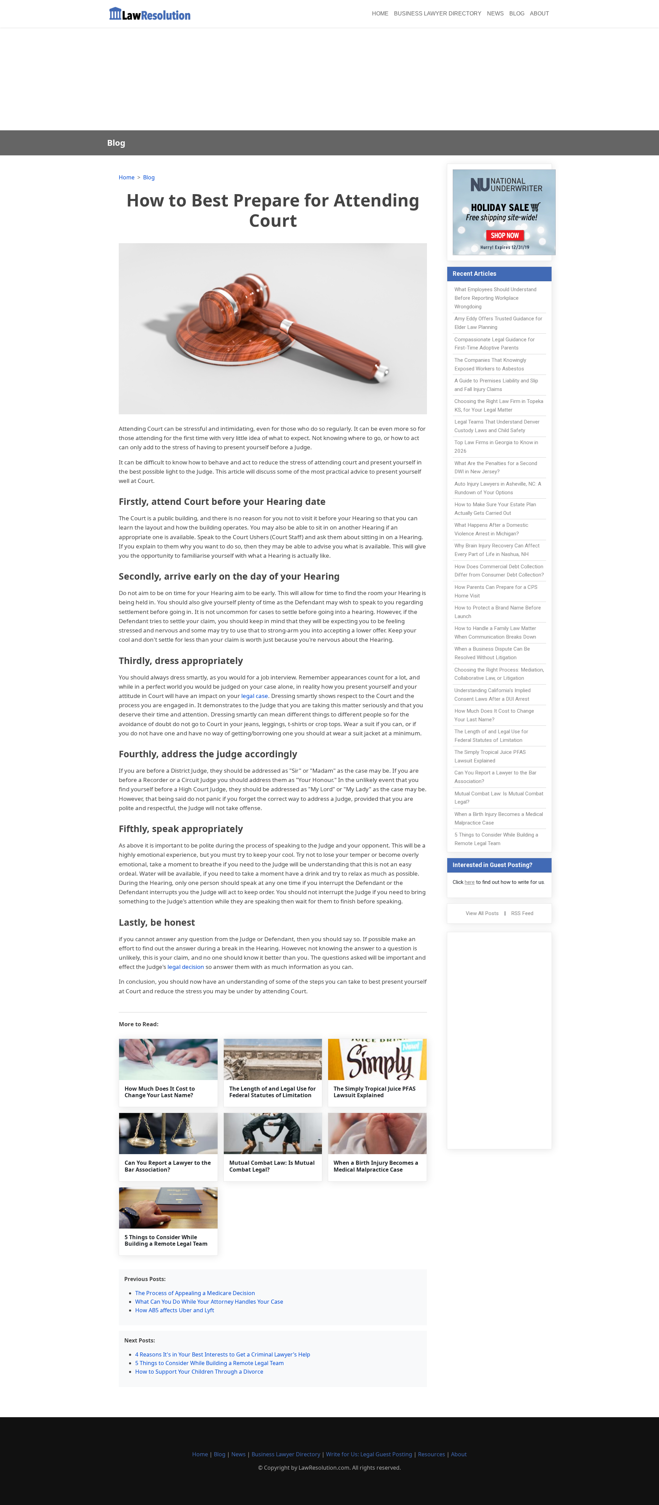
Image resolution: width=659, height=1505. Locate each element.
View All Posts (482, 913)
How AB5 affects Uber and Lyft (174, 1310)
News (495, 13)
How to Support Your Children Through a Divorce (199, 1371)
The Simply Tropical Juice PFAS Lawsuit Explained (375, 1092)
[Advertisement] (329, 79)
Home (380, 13)
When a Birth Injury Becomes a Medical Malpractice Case (376, 1166)
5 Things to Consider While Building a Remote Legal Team (166, 1240)
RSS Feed (522, 913)
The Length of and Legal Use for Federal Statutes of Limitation (272, 1092)
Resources (431, 1454)
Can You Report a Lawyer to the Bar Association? (168, 1166)
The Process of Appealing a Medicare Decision (195, 1293)
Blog (516, 13)
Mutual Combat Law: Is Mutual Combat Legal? (272, 1166)
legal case (254, 696)
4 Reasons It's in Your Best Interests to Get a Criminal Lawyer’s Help (222, 1354)
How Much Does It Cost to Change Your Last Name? (160, 1092)
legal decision (185, 967)
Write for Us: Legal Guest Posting (369, 1454)
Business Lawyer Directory (438, 13)
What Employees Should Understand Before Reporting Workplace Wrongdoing (495, 298)
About (539, 13)
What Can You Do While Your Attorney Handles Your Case (209, 1301)
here (470, 882)
